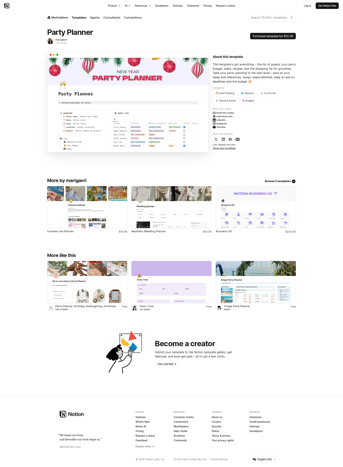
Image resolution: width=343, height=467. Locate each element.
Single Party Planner (237, 306)
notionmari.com (224, 116)
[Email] (237, 139)
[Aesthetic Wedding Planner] (171, 207)
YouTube (220, 127)
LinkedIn (220, 120)
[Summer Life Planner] (87, 207)
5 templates (61, 42)
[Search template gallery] (291, 17)
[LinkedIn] (223, 139)
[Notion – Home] (7, 6)
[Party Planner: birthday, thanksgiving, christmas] (87, 282)
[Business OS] (256, 207)
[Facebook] (230, 139)
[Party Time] (171, 282)
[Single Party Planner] (256, 282)
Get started (167, 364)
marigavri (61, 39)
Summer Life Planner (60, 231)
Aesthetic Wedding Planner (148, 231)
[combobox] (272, 17)
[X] (216, 139)
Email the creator (225, 112)
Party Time (147, 306)
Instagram (221, 123)
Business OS (224, 231)
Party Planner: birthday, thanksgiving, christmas (85, 306)
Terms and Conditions (224, 148)
